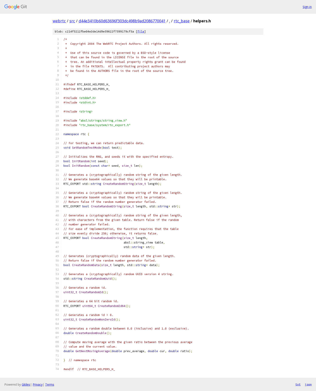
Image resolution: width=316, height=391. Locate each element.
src (72, 20)
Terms (49, 384)
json (308, 384)
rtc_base (182, 20)
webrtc (59, 20)
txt (298, 384)
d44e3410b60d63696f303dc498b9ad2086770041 (122, 20)
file (140, 31)
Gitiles (26, 384)
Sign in (307, 7)
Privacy (38, 384)
